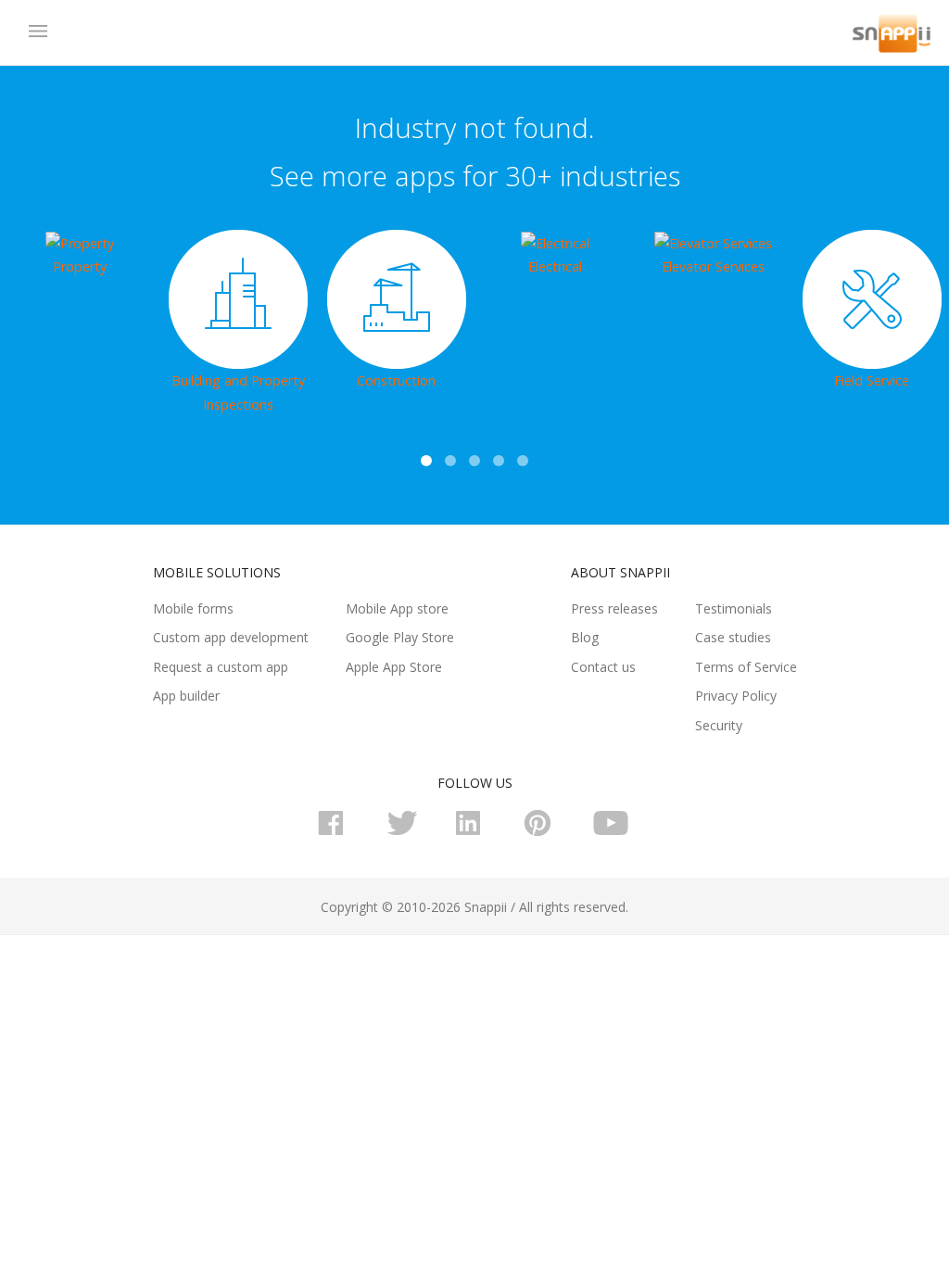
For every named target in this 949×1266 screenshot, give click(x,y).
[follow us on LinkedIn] (474, 832)
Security (718, 725)
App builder (186, 695)
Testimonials (733, 608)
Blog (585, 637)
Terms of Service (746, 667)
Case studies (733, 637)
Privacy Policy (736, 695)
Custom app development (231, 637)
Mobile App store (397, 608)
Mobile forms (193, 608)
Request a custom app (220, 667)
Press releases (614, 608)
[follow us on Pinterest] (543, 832)
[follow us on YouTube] (611, 832)
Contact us (603, 667)
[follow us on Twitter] (405, 832)
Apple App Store (394, 667)
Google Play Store (400, 637)
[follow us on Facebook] (337, 832)
